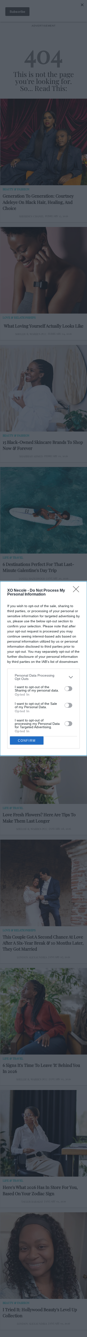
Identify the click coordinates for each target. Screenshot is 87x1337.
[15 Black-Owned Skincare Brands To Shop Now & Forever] (43, 388)
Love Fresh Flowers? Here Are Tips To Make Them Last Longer (39, 817)
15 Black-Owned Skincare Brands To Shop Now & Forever (43, 445)
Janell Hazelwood (32, 578)
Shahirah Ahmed (31, 456)
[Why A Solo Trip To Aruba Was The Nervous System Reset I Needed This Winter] (43, 632)
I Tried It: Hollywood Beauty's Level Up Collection (40, 1312)
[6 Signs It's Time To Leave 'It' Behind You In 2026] (43, 1011)
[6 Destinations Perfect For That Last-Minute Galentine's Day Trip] (43, 510)
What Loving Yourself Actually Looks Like (43, 326)
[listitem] (43, 677)
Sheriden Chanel (31, 216)
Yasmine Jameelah (32, 706)
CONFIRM (27, 740)
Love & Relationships (19, 317)
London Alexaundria (32, 957)
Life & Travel (13, 557)
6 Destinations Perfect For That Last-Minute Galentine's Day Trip (38, 567)
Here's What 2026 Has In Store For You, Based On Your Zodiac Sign (40, 1190)
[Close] (77, 590)
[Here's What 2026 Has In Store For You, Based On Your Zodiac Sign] (43, 1133)
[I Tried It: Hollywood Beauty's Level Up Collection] (43, 1255)
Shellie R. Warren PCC (31, 334)
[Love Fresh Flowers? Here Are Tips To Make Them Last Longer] (43, 760)
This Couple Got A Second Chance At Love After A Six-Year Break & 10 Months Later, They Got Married (43, 943)
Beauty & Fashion (16, 189)
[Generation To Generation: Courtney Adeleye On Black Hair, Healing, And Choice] (43, 142)
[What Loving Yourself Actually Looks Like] (43, 270)
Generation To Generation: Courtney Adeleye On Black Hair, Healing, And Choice (38, 202)
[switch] (68, 688)
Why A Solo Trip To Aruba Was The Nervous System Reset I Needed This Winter (38, 692)
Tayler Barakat (32, 1201)
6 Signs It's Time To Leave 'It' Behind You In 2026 (41, 1068)
